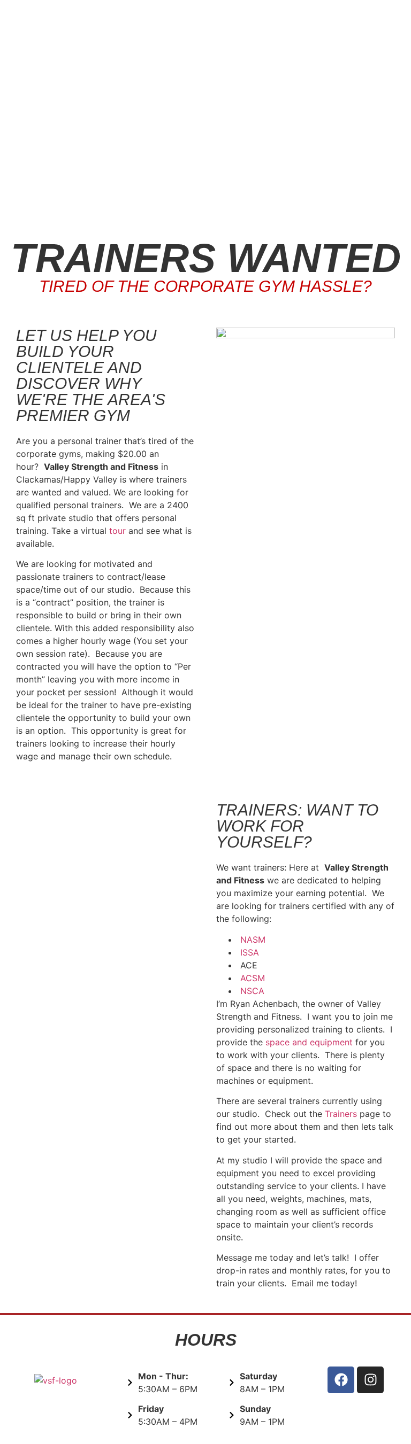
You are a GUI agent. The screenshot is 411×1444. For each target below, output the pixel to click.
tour (117, 530)
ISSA (249, 952)
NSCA (252, 990)
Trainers (342, 1113)
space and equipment (309, 1042)
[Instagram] (370, 1380)
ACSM (252, 978)
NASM (252, 939)
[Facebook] (341, 1380)
